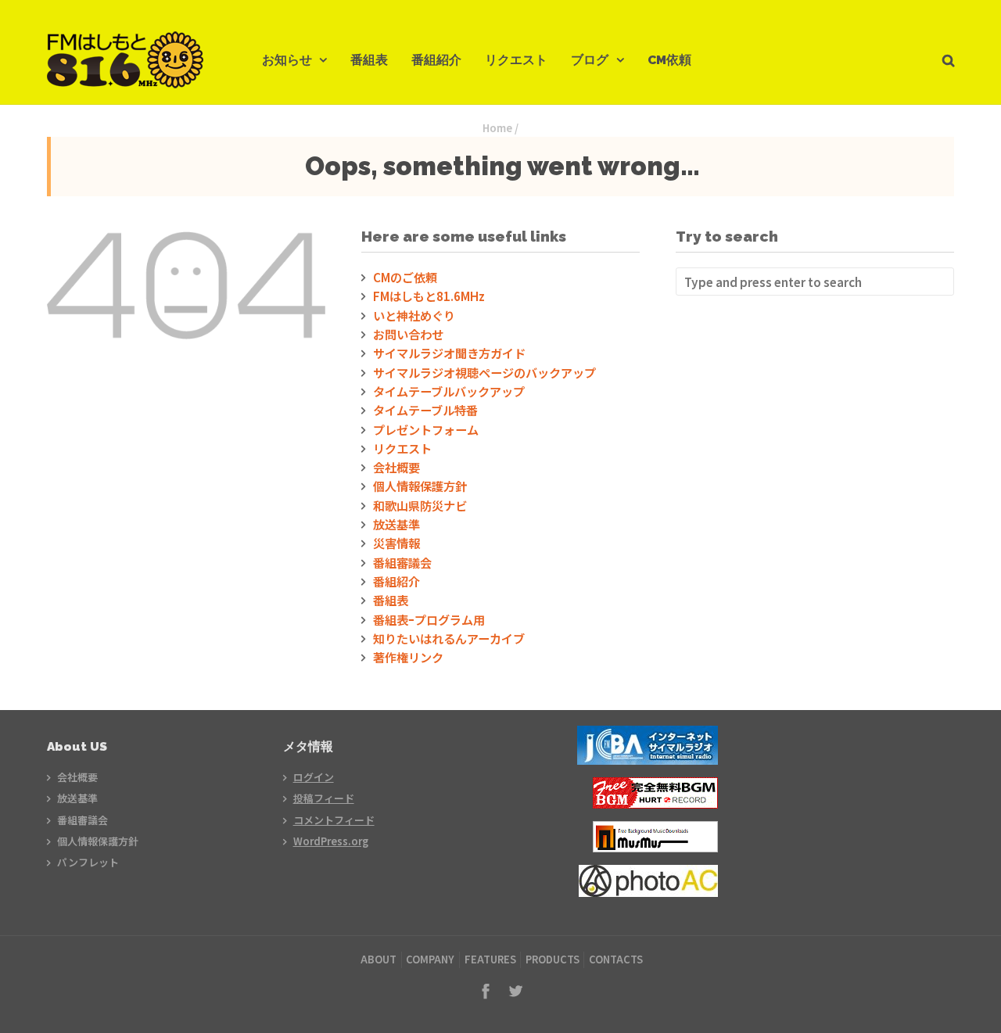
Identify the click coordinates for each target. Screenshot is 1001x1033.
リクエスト (516, 59)
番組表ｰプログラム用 (429, 619)
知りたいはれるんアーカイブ (449, 638)
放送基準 (396, 524)
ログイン (313, 776)
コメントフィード (334, 819)
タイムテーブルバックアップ (449, 391)
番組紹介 (436, 59)
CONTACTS (616, 959)
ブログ (589, 59)
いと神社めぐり (414, 315)
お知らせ (287, 59)
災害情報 (396, 542)
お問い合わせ (408, 334)
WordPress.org (330, 841)
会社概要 (396, 466)
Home (497, 127)
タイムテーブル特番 (425, 409)
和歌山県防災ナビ (420, 505)
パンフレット (88, 862)
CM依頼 (669, 59)
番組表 (369, 59)
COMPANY (430, 959)
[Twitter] (515, 990)
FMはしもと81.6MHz (429, 295)
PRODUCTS (552, 959)
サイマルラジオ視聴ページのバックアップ (484, 372)
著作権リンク (408, 656)
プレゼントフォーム (426, 429)
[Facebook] (485, 990)
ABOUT (378, 959)
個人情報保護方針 (420, 485)
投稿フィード (323, 798)
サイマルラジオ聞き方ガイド (449, 352)
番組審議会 (402, 562)
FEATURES (490, 959)
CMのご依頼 (405, 276)
